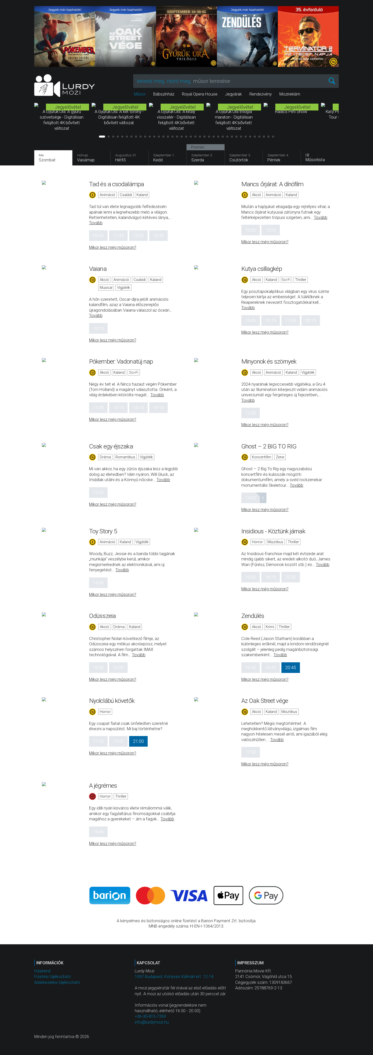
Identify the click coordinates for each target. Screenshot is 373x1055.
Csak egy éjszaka (111, 446)
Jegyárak (233, 94)
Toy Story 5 (103, 531)
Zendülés (252, 615)
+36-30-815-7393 (150, 1016)
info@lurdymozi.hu (152, 1022)
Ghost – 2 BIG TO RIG (268, 446)
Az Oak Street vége (264, 700)
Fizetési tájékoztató (52, 976)
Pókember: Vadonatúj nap (121, 361)
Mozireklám (289, 94)
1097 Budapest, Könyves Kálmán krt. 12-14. (174, 976)
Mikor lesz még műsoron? (112, 247)
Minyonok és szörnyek (268, 361)
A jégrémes (103, 785)
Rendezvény (260, 94)
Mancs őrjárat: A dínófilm (272, 184)
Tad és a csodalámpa (116, 184)
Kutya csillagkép (261, 268)
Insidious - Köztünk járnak (273, 531)
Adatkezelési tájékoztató (57, 982)
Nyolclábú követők (111, 700)
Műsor (140, 94)
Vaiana (98, 268)
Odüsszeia (102, 615)
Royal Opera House (199, 94)
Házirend (42, 971)
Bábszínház (163, 94)
